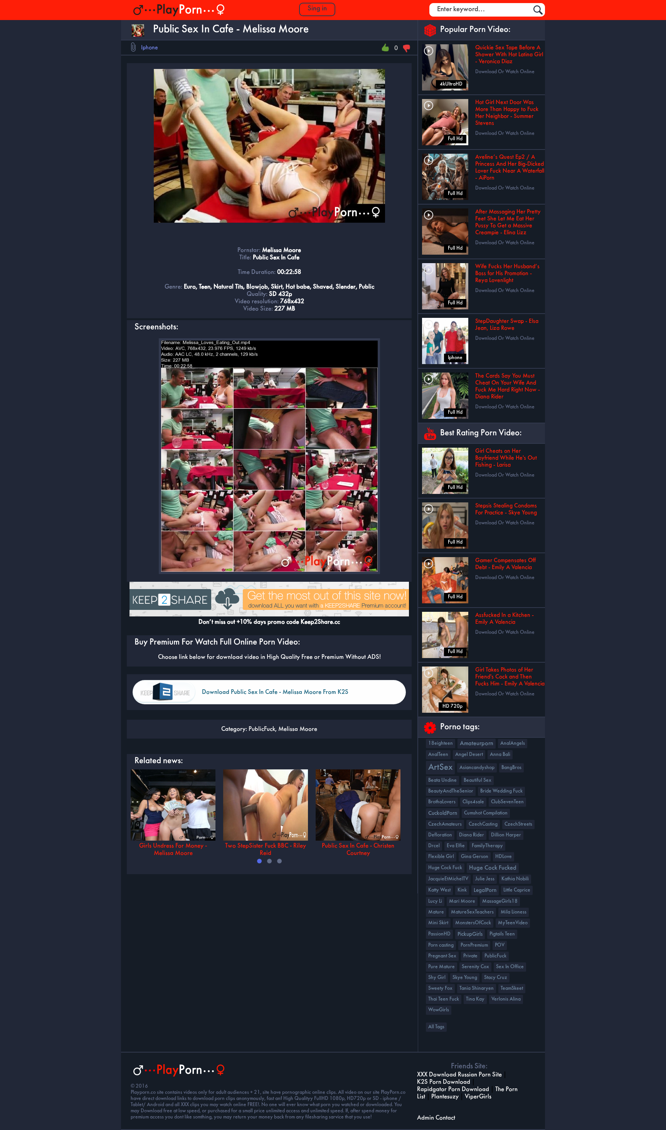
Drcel (434, 845)
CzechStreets (518, 824)
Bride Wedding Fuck (501, 791)
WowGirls (438, 1009)
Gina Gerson (474, 856)
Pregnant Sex (442, 956)
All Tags (436, 1026)
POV (500, 945)
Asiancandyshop (476, 767)
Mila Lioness (513, 912)
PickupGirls (470, 934)
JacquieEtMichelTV (448, 879)
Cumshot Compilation (486, 813)
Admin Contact (436, 1118)
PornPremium (474, 945)
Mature (436, 912)
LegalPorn (485, 890)
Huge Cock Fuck (445, 867)
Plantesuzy (445, 1097)
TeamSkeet (512, 988)
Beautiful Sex (477, 780)
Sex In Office (510, 966)
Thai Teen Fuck (443, 999)
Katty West (439, 890)
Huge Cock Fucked (492, 868)
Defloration (440, 835)
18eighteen (440, 743)
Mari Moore (462, 901)
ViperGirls (478, 1097)
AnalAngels (512, 743)
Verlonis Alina (506, 999)
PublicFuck (262, 729)
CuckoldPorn (442, 813)
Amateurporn (476, 743)
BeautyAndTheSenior (450, 791)
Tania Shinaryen (476, 988)
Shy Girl (437, 977)
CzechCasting (483, 824)
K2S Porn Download (443, 1082)
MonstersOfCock (473, 922)
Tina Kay (475, 999)
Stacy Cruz (495, 977)
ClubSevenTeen (507, 801)
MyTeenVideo (513, 922)
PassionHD (439, 934)
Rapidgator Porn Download (453, 1089)
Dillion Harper (506, 835)
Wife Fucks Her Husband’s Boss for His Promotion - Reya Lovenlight (507, 273)
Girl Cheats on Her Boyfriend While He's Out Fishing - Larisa (506, 458)
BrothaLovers (442, 801)
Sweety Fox (440, 988)
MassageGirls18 (500, 901)
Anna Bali (500, 754)
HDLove (503, 856)
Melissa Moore (297, 729)
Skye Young (464, 977)
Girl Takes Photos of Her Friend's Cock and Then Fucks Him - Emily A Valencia (510, 677)
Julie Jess (484, 879)
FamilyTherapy (487, 845)
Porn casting (441, 945)
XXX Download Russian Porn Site (459, 1075)
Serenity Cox (475, 966)
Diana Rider (471, 835)
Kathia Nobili (515, 879)
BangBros (511, 767)
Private (470, 956)
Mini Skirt (438, 922)
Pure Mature (441, 966)
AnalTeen (438, 754)
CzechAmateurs (445, 824)
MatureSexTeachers (472, 912)
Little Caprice (516, 890)
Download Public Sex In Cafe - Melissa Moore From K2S (275, 692)
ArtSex (440, 768)
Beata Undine (442, 780)
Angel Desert (469, 754)
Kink (462, 890)
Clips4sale (473, 801)
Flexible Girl (441, 856)
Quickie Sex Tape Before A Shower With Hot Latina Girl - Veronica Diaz (509, 54)
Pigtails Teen (502, 934)
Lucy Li (435, 901)
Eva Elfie (456, 845)
